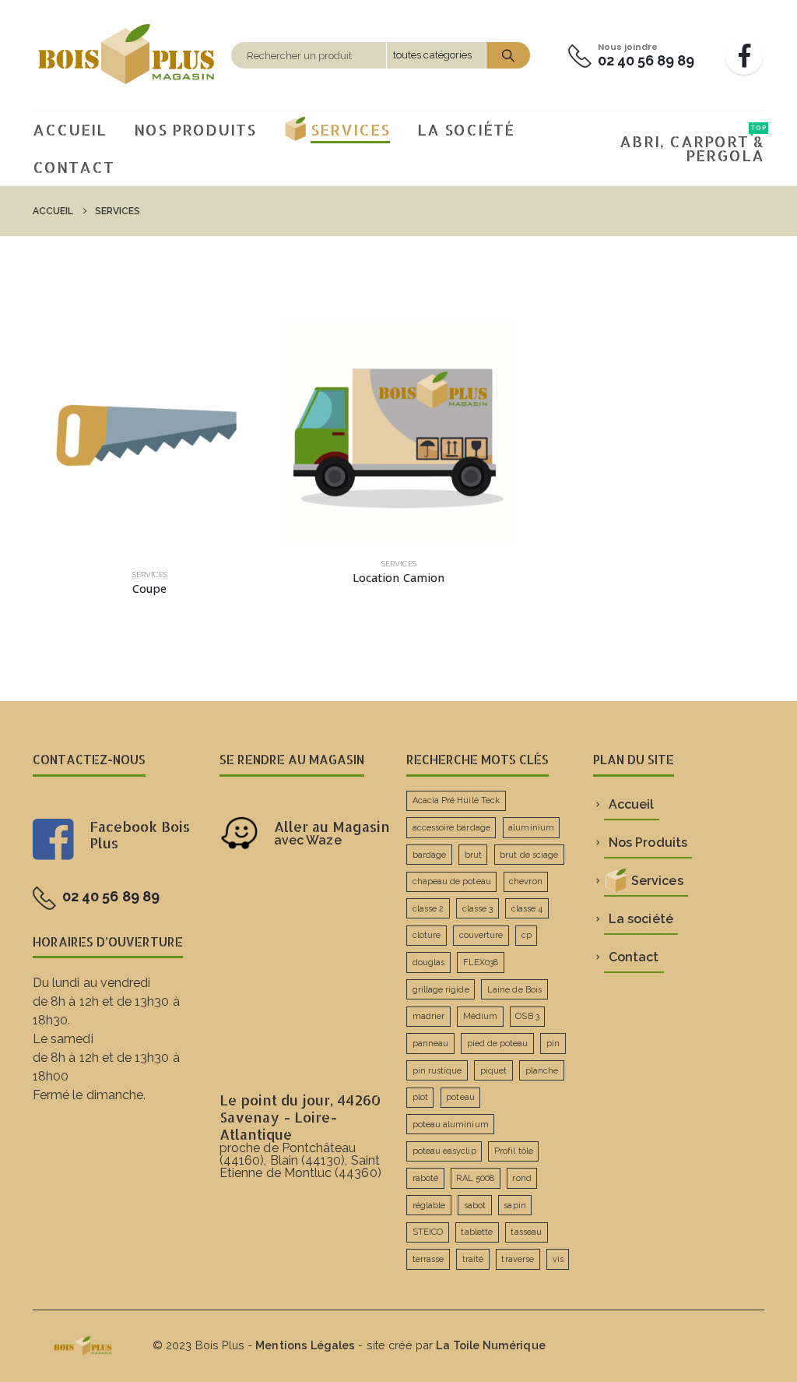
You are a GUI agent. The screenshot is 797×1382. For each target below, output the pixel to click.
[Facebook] (744, 55)
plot (420, 1097)
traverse (517, 1259)
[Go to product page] (149, 438)
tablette (477, 1232)
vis (558, 1259)
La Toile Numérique (490, 1345)
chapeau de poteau (452, 881)
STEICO (428, 1232)
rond (521, 1178)
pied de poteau (497, 1043)
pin (553, 1043)
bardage (429, 855)
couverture (481, 935)
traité (472, 1259)
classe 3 (477, 909)
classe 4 (527, 909)
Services (350, 129)
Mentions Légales (305, 1345)
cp (526, 935)
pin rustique (437, 1071)
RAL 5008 (475, 1178)
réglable (429, 1205)
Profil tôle (513, 1151)
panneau (430, 1043)
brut (473, 855)
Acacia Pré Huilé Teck (456, 800)
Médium (480, 1016)
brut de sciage (529, 855)
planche (541, 1071)
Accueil (70, 129)
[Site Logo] (128, 55)
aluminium (531, 828)
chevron (525, 881)
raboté (425, 1178)
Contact (73, 167)
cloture (427, 935)
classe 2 (428, 909)
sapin (514, 1205)
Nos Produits (195, 129)
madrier (428, 1016)
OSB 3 (527, 1016)
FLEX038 (480, 962)
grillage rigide (441, 990)
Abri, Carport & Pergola (692, 144)
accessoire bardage (451, 828)
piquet (493, 1071)
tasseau (526, 1232)
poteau (460, 1097)
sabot (475, 1205)
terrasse (428, 1259)
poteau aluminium (451, 1124)
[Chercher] (508, 55)
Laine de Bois (514, 990)
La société (465, 129)
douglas (428, 962)
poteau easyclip (444, 1151)
